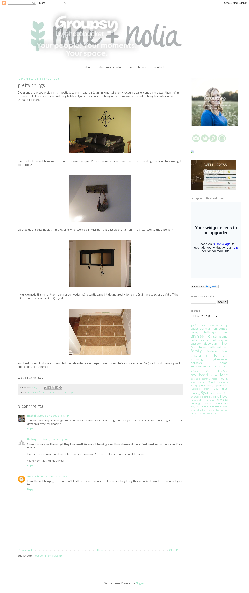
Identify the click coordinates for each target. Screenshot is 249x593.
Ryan (72, 392)
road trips (220, 389)
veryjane (195, 407)
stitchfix (206, 397)
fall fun (222, 347)
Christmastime (218, 336)
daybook (196, 344)
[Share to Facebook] (57, 388)
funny (224, 356)
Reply (30, 428)
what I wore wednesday (208, 410)
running (195, 393)
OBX (208, 382)
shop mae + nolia (110, 67)
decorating (32, 392)
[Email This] (46, 388)
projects (222, 385)
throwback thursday (202, 400)
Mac (224, 375)
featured (196, 356)
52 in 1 (195, 325)
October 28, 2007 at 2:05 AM (50, 476)
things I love (219, 396)
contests (212, 340)
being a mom (209, 328)
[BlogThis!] (49, 388)
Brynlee (197, 337)
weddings (216, 407)
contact (159, 67)
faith (212, 347)
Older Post (175, 550)
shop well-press (137, 67)
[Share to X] (53, 388)
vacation (222, 403)
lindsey (31, 439)
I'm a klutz (220, 367)
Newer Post (25, 550)
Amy (30, 476)
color (194, 340)
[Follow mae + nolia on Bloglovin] (205, 287)
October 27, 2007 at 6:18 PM (53, 416)
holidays (196, 363)
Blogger (140, 583)
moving (223, 379)
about (89, 67)
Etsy (225, 343)
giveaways (220, 359)
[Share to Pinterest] (60, 388)
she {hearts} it (219, 393)
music (193, 382)
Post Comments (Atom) (48, 556)
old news (216, 382)
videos (205, 407)
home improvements (57, 392)
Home (100, 550)
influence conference (202, 371)
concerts (202, 340)
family (42, 392)
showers (196, 397)
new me (201, 382)
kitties (214, 375)
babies (195, 329)
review (206, 389)
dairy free (223, 340)
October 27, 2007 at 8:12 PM (54, 439)
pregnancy (206, 385)
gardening (197, 359)
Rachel (31, 416)
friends (210, 356)
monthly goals (209, 379)
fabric (203, 347)
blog (225, 332)
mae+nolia (195, 379)
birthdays (210, 332)
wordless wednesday (209, 414)
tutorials (208, 403)
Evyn (193, 347)
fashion (212, 351)
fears (225, 351)
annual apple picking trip (214, 326)
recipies (195, 389)
